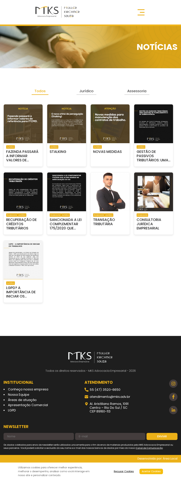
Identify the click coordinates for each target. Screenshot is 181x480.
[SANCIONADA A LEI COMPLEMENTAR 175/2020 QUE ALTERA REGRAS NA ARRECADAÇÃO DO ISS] (66, 192)
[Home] (57, 12)
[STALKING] (66, 124)
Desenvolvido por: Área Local (157, 459)
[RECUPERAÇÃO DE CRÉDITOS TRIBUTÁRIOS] (23, 192)
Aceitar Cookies (151, 471)
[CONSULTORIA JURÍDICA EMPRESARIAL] (153, 192)
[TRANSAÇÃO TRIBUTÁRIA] (110, 192)
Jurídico (86, 91)
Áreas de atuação (22, 400)
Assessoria (137, 91)
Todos (40, 91)
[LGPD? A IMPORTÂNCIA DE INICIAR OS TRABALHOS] (23, 260)
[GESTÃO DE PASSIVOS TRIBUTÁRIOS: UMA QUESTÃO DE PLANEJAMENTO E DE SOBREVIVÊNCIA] (153, 124)
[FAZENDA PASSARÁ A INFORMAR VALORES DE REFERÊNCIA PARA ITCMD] (23, 124)
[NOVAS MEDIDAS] (110, 124)
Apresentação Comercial (28, 405)
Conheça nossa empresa (28, 389)
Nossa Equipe (18, 394)
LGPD (12, 410)
